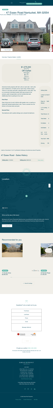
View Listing (40, 160)
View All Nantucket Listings (26, 378)
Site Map (35, 399)
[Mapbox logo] (5, 208)
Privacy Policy (18, 399)
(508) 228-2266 (32, 348)
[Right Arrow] (50, 250)
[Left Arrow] (47, 250)
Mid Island (5, 9)
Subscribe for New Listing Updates (34, 3)
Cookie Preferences (27, 399)
